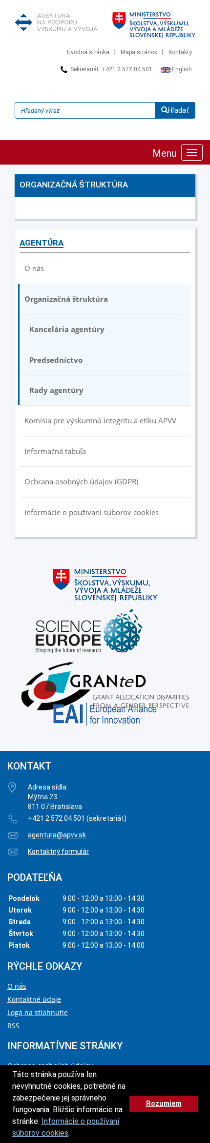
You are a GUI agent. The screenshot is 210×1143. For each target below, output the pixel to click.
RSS (13, 1025)
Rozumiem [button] (164, 1104)
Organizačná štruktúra (66, 299)
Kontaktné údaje (34, 999)
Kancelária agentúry (67, 329)
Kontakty (180, 52)
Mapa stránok (139, 52)
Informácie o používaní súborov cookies (91, 512)
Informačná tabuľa (55, 451)
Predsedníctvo (56, 360)
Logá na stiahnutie (37, 1012)
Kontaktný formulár (58, 851)
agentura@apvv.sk (57, 835)
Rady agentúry (56, 390)
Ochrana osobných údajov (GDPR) (81, 481)
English (181, 69)
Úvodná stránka (88, 52)
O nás (34, 268)
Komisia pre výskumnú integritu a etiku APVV (100, 420)
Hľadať (178, 110)
